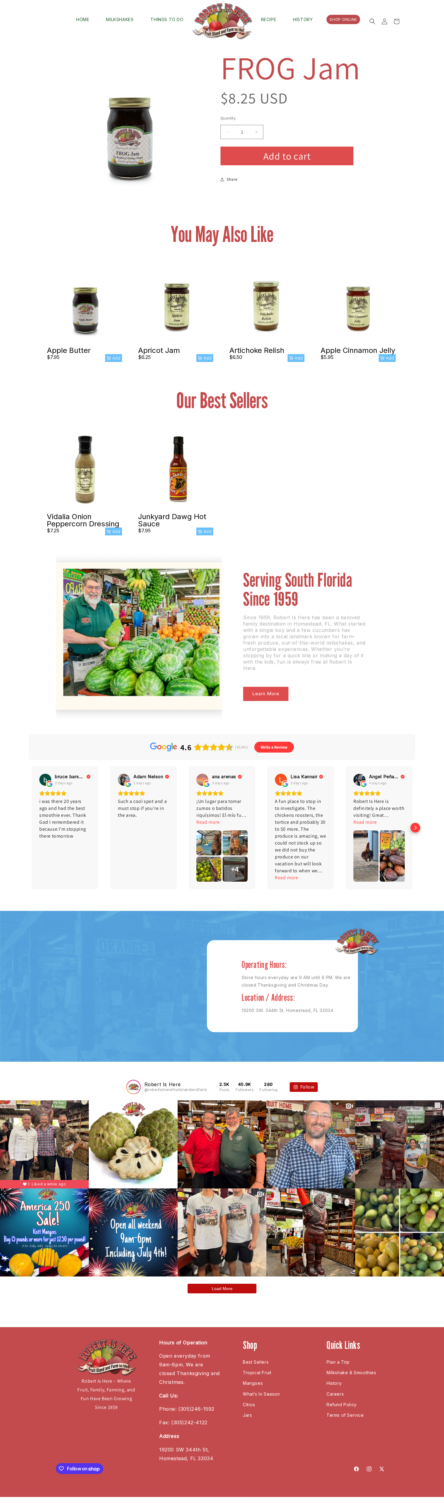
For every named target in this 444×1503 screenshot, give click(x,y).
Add (116, 358)
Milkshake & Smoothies (351, 1372)
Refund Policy (342, 1404)
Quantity (228, 118)
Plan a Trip (338, 1362)
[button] (372, 21)
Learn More (265, 693)
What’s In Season (261, 1394)
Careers (335, 1394)
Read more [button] (208, 822)
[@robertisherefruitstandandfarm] (133, 1087)
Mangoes (253, 1383)
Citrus (249, 1404)
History (334, 1383)
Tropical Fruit (257, 1372)
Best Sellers (256, 1362)
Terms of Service (345, 1415)
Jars (247, 1415)
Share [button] (232, 179)
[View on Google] (45, 780)
